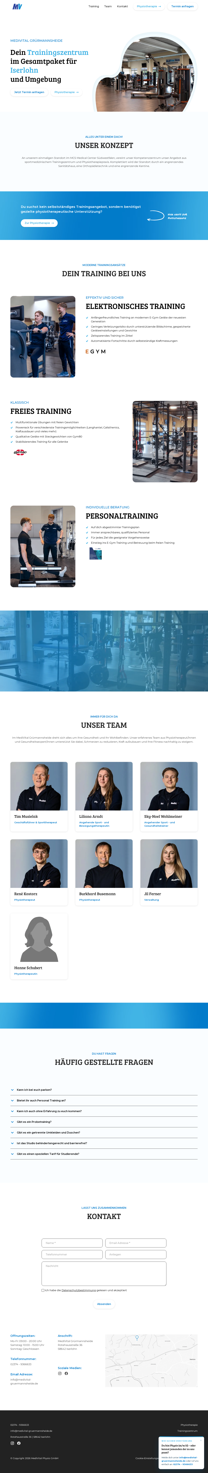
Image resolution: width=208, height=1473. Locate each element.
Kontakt (122, 6)
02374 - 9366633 (20, 1364)
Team (108, 6)
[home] (17, 6)
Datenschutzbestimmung (79, 1290)
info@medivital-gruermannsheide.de (24, 1381)
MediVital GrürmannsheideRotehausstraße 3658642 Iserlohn (75, 1345)
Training (93, 6)
